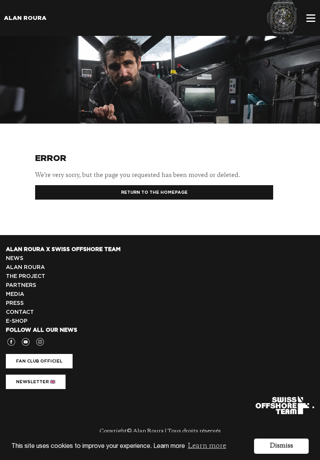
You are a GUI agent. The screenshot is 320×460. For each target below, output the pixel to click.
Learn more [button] (207, 445)
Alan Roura (25, 17)
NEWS (14, 258)
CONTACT (20, 312)
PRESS (15, 303)
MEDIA (15, 294)
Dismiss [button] (281, 446)
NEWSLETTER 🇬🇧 (35, 381)
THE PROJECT (25, 276)
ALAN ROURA (25, 267)
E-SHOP (16, 321)
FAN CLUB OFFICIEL (39, 361)
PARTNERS (21, 285)
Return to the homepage (154, 192)
